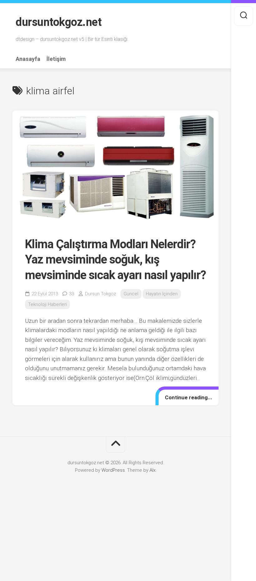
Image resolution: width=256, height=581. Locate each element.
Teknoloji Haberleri (47, 304)
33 (71, 294)
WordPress (113, 470)
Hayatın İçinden (162, 294)
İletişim (56, 59)
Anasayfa (28, 59)
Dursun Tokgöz (100, 294)
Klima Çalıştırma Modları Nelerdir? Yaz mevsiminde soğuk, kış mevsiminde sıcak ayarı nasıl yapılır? (115, 259)
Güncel (131, 294)
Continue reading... (188, 397)
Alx (152, 470)
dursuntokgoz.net (58, 22)
